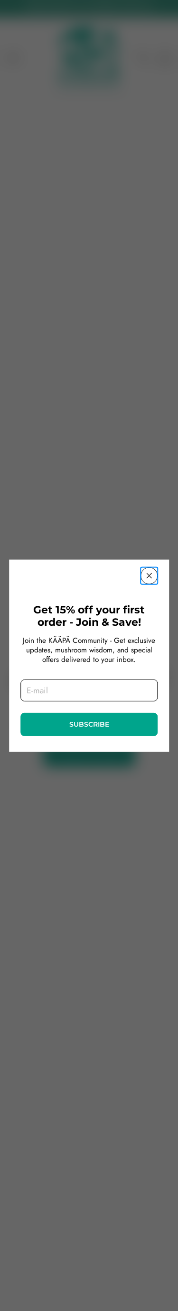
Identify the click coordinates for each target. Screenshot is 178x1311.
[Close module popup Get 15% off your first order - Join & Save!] (149, 575)
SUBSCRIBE (89, 724)
